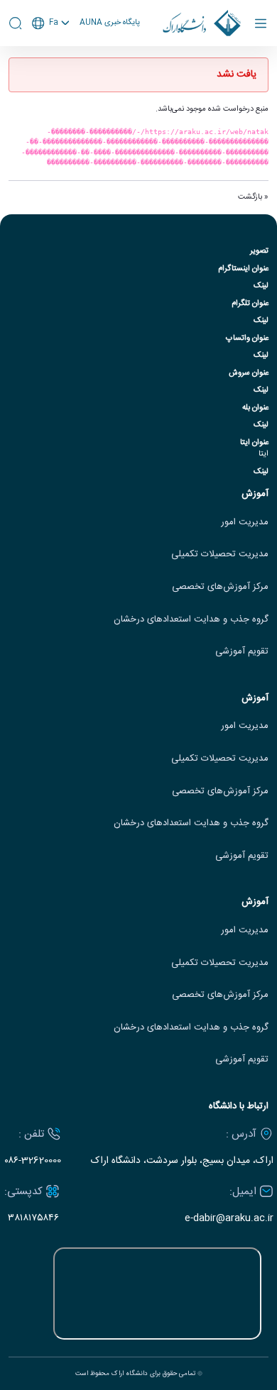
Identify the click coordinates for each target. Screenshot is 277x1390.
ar (51, 76)
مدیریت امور (244, 522)
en (51, 60)
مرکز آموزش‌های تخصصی (220, 587)
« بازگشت (253, 197)
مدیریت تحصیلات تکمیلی (219, 554)
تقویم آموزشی (241, 651)
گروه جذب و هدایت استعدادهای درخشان (191, 619)
